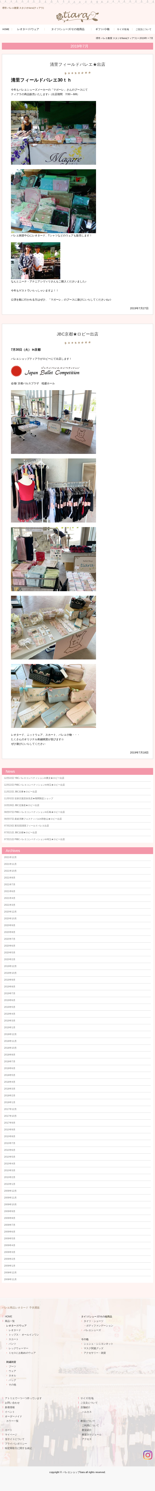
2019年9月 (9, 979)
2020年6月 (9, 945)
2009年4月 (9, 1245)
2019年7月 (9, 993)
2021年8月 (9, 877)
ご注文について (89, 1402)
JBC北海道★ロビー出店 (21, 805)
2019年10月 (10, 973)
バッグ (12, 1380)
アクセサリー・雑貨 (95, 1352)
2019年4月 (9, 1014)
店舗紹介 (85, 1407)
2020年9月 (9, 925)
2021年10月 (10, 871)
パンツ (12, 1343)
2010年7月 (9, 1143)
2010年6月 (9, 1150)
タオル (12, 1375)
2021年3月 (9, 905)
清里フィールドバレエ (34, 79)
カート (8, 1430)
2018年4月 (9, 1082)
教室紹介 (87, 1430)
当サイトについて (15, 1439)
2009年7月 (9, 1225)
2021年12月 (10, 857)
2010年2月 (9, 1177)
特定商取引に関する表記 (18, 1448)
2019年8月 (9, 986)
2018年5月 (9, 1075)
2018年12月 (10, 1034)
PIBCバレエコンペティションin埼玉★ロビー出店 (34, 785)
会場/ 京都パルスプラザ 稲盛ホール (33, 383)
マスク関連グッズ (93, 1348)
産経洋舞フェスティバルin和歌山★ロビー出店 (33, 819)
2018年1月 (9, 1102)
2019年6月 (9, 1000)
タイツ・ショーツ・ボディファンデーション (98, 1323)
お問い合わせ (12, 1402)
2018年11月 (10, 1041)
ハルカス (87, 1411)
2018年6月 (9, 1068)
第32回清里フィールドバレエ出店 (26, 825)
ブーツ (12, 1366)
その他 (12, 1384)
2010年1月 (9, 1184)
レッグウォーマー (18, 1348)
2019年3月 (9, 1020)
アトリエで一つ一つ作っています (23, 1398)
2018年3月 (9, 1088)
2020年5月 (9, 952)
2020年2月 (9, 959)
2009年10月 (10, 1204)
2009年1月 (9, 1265)
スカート (14, 1339)
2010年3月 (9, 1170)
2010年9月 (9, 1129)
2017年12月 (10, 1109)
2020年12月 (10, 911)
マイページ (11, 1434)
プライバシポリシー (16, 1443)
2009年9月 (9, 1211)
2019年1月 (9, 1027)
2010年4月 (9, 1163)
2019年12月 (10, 966)
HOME (5, 29)
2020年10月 (10, 918)
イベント (10, 1411)
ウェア (12, 1371)
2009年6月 (9, 1231)
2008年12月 (10, 1272)
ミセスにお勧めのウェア (22, 1352)
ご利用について (90, 1425)
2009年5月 (9, 1238)
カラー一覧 (12, 1421)
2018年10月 (10, 1048)
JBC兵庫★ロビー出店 (20, 791)
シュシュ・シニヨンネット (98, 1343)
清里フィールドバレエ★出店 (77, 64)
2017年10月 (10, 1116)
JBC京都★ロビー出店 (77, 334)
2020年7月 (9, 939)
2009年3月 (9, 1252)
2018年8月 (9, 1054)
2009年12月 (10, 1191)
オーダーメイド (13, 1416)
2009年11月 (10, 1197)
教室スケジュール (92, 1434)
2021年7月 (9, 884)
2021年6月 (9, 891)
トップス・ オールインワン (24, 1334)
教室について (88, 1421)
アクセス (87, 1439)
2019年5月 (9, 1007)
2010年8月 (9, 1136)
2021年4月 (9, 898)
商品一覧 (10, 1321)
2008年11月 (10, 1279)
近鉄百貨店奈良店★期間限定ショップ (28, 798)
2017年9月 (9, 1122)
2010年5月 (9, 1157)
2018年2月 (9, 1095)
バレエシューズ (92, 1330)
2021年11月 (10, 864)
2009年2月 (9, 1259)
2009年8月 (9, 1218)
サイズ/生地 (123, 29)
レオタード (15, 1330)
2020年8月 (9, 932)
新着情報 (10, 1407)
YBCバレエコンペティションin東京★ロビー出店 (34, 778)
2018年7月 (9, 1061)
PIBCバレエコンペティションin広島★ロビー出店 (34, 812)
